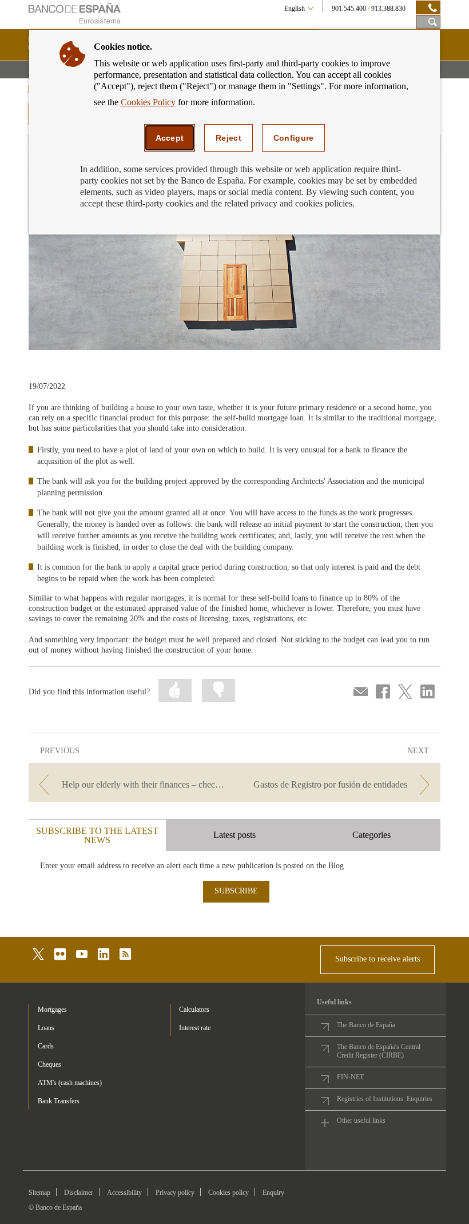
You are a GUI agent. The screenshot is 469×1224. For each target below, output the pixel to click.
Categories (371, 835)
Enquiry (273, 1193)
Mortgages (52, 1010)
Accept (170, 137)
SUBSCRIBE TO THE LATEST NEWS (97, 835)
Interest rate (194, 1028)
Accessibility (124, 1193)
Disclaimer (78, 1193)
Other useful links (361, 1120)
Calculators (194, 1010)
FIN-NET (350, 1077)
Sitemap (39, 1193)
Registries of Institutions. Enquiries (384, 1099)
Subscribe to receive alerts (377, 959)
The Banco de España (366, 1025)
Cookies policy (228, 1193)
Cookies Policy (148, 102)
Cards (46, 1046)
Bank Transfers (59, 1101)
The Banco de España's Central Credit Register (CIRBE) (378, 1051)
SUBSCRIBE (236, 891)
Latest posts (234, 835)
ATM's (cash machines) (70, 1083)
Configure (293, 137)
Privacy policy (175, 1193)
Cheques (49, 1064)
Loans (46, 1028)
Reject (228, 137)
